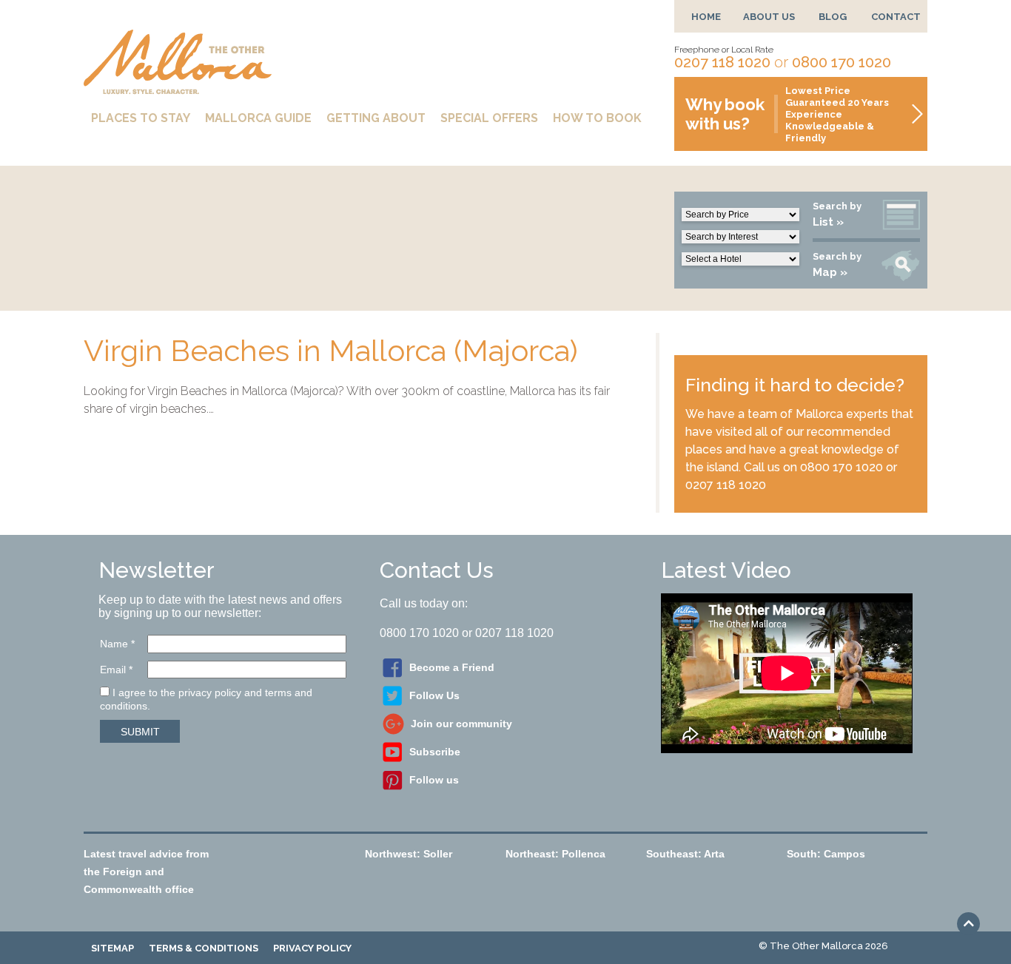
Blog (833, 16)
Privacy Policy (312, 948)
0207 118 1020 (722, 62)
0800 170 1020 (841, 62)
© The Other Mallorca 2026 (823, 945)
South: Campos (826, 854)
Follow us (434, 780)
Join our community (461, 723)
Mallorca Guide (258, 118)
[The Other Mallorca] (178, 88)
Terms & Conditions (203, 948)
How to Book (597, 118)
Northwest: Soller (408, 854)
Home (706, 16)
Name (117, 644)
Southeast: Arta (685, 854)
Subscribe (434, 752)
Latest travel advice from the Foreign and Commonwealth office (146, 871)
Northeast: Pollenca (555, 854)
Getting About (376, 118)
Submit (140, 732)
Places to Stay (140, 118)
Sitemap (112, 948)
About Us (769, 16)
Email (116, 669)
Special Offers (489, 118)
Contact (896, 16)
